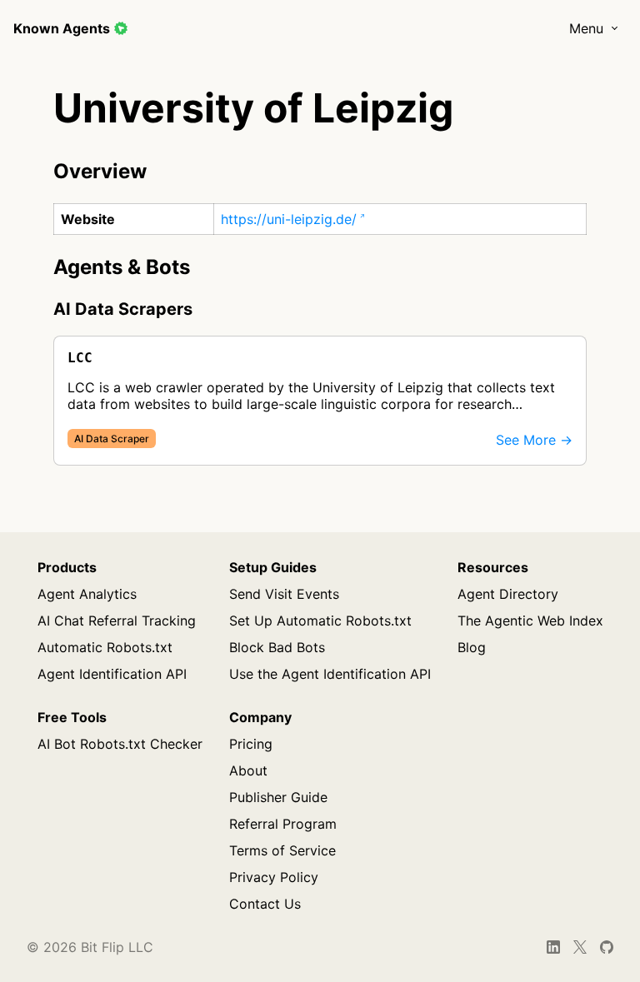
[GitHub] (607, 947)
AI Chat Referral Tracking (117, 620)
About (248, 770)
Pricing (250, 743)
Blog (472, 647)
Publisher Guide (278, 797)
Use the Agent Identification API (330, 673)
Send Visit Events (284, 594)
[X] (580, 947)
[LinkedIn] (553, 947)
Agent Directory (508, 594)
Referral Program (283, 823)
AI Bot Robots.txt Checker (120, 743)
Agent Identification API (112, 673)
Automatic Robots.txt (105, 647)
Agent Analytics (87, 594)
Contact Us (265, 903)
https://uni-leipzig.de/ (289, 219)
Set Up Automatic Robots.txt (320, 620)
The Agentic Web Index (530, 620)
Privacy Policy (273, 877)
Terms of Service (282, 850)
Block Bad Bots (277, 647)
